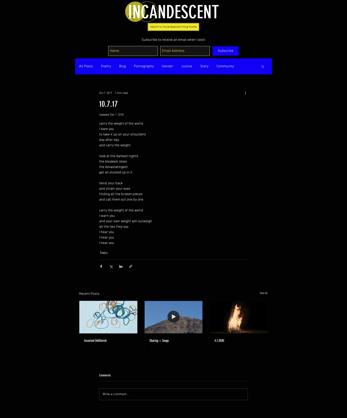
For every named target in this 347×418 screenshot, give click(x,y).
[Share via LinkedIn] (121, 266)
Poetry (106, 66)
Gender (167, 66)
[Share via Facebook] (101, 266)
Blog (122, 66)
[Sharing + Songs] (174, 317)
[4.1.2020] (239, 317)
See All (264, 293)
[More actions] (245, 93)
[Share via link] (131, 266)
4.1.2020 (219, 340)
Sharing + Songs (159, 340)
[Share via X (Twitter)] (111, 266)
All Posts (86, 66)
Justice (186, 66)
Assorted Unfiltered (95, 340)
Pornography (144, 66)
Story (204, 66)
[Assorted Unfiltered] (108, 317)
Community (225, 66)
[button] (263, 66)
